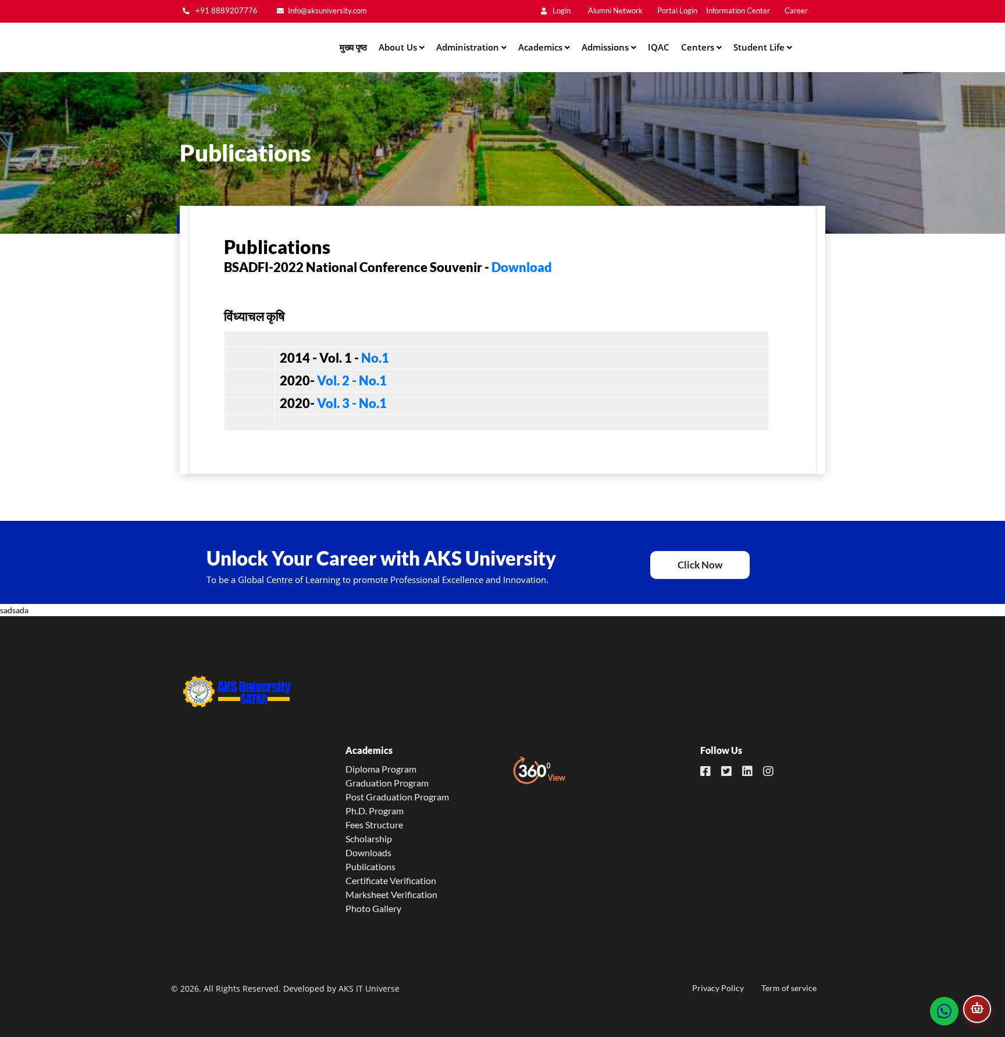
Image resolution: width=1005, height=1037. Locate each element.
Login (561, 10)
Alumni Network (615, 10)
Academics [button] (541, 47)
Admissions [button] (606, 47)
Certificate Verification (390, 880)
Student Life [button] (760, 47)
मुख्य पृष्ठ (353, 47)
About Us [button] (399, 47)
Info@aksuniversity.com (327, 10)
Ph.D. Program (374, 810)
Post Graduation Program (397, 796)
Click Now (700, 565)
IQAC (658, 47)
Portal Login (677, 10)
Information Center (738, 10)
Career (796, 10)
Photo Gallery (373, 908)
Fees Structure (374, 824)
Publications (370, 866)
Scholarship (368, 838)
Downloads (368, 852)
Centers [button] (699, 47)
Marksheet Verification (391, 894)
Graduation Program (387, 782)
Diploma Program (380, 768)
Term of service (789, 988)
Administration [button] (468, 47)
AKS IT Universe (369, 988)
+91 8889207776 (226, 10)
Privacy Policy (718, 988)
